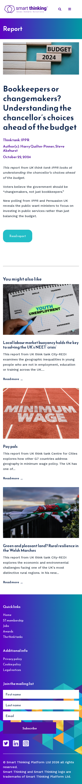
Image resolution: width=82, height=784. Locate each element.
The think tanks (12, 636)
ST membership (13, 620)
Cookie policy (12, 664)
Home (7, 615)
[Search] (60, 9)
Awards (8, 631)
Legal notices (12, 670)
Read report (17, 236)
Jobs (6, 625)
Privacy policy (12, 659)
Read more (11, 378)
